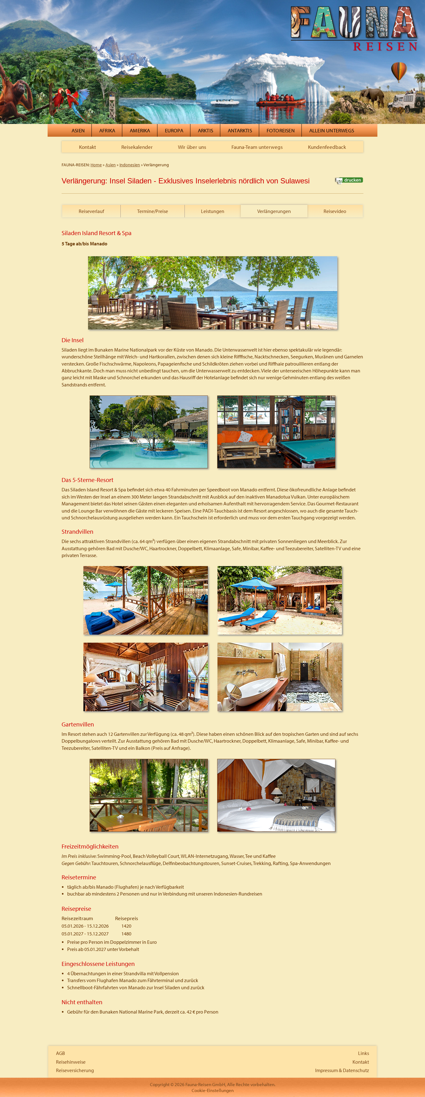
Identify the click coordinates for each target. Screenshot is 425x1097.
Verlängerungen (274, 211)
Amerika (140, 130)
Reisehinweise (71, 1062)
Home (96, 165)
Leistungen (212, 211)
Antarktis (240, 130)
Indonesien (129, 165)
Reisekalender (137, 146)
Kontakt (87, 146)
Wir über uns (192, 146)
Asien (78, 130)
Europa (174, 130)
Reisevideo (335, 211)
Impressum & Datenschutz (342, 1070)
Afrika (107, 130)
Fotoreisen (281, 130)
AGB (60, 1053)
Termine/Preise (152, 211)
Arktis (205, 130)
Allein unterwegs (331, 130)
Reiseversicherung (75, 1070)
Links (363, 1053)
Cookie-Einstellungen (213, 1090)
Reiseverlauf (91, 211)
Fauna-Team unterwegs (257, 146)
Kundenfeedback (327, 146)
